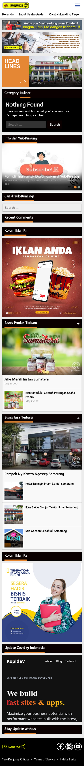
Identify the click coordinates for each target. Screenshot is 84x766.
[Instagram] (68, 747)
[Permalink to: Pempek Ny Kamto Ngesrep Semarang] (42, 446)
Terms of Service (44, 759)
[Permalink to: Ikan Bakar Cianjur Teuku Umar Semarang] (55, 71)
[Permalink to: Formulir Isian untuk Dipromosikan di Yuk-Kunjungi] (42, 166)
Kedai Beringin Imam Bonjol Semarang (50, 483)
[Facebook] (60, 747)
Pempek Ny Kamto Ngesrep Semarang (34, 474)
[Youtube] (77, 747)
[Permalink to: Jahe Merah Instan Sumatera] (42, 351)
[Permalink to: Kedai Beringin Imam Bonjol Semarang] (13, 491)
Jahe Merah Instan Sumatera (26, 379)
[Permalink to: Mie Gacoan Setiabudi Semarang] (13, 538)
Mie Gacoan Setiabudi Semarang (46, 531)
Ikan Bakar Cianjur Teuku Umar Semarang (52, 507)
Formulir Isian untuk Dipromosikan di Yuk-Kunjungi (42, 176)
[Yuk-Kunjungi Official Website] (15, 5)
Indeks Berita (68, 759)
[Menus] (78, 5)
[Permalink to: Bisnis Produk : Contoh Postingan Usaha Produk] (13, 400)
